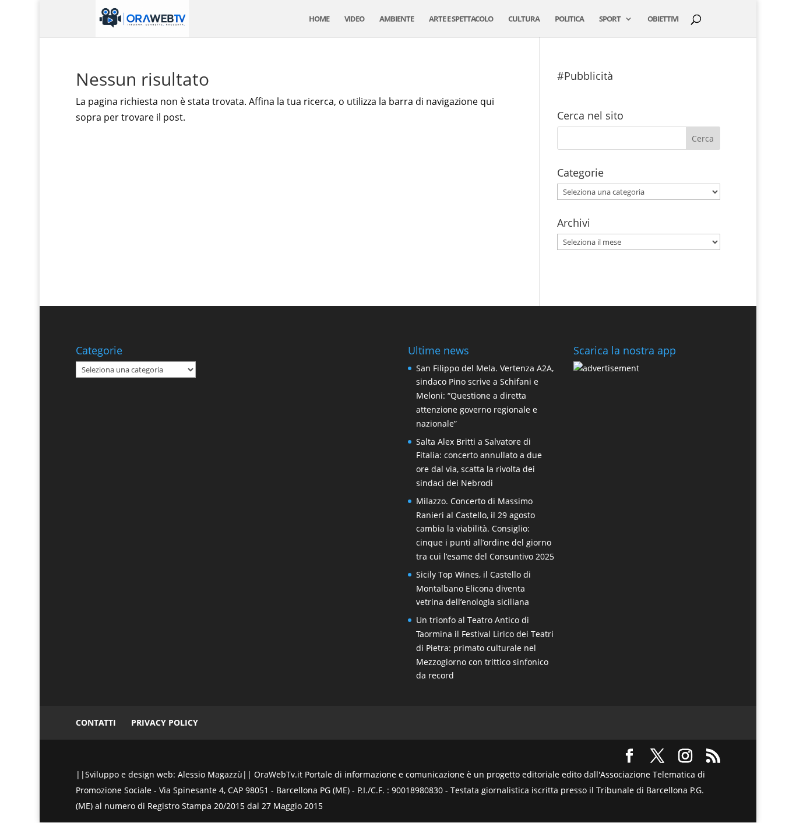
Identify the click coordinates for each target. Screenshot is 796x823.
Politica (569, 19)
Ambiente (396, 19)
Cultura (524, 19)
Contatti (96, 722)
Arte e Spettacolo (461, 19)
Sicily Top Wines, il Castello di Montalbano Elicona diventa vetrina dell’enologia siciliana (473, 588)
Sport (610, 19)
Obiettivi (662, 19)
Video (354, 19)
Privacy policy (164, 722)
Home (319, 19)
